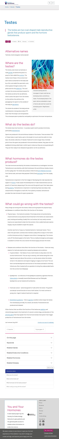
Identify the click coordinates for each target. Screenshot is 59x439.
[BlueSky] (40, 424)
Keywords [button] (10, 343)
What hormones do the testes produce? (17, 382)
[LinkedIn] (43, 424)
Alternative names (11, 371)
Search (40, 413)
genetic (31, 300)
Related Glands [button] (12, 348)
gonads (10, 72)
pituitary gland (9, 314)
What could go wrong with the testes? (16, 386)
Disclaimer (41, 405)
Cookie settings (42, 416)
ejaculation (15, 104)
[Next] (9, 41)
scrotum (21, 75)
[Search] (49, 3)
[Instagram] (40, 421)
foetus (13, 182)
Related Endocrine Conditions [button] (17, 353)
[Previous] (6, 41)
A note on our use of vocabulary (46, 322)
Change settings (48, 433)
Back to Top (50, 367)
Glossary (24, 41)
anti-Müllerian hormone (44, 171)
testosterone (16, 130)
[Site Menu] (53, 3)
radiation (42, 309)
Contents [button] (31, 41)
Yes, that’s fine (48, 430)
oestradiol (40, 173)
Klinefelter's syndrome (16, 300)
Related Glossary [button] (13, 363)
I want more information (50, 436)
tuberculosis (13, 278)
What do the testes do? (13, 379)
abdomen (19, 88)
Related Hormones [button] (13, 358)
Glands (14, 41)
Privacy (40, 402)
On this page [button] (11, 338)
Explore (40, 408)
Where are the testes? (12, 375)
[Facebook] (43, 421)
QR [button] (20, 41)
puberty (11, 188)
